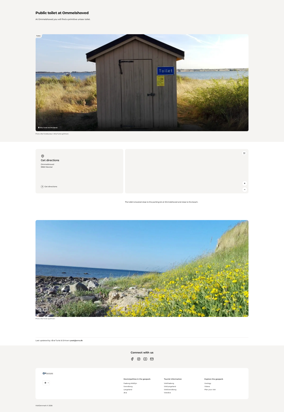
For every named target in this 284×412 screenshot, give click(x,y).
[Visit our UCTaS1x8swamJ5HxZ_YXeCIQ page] (145, 359)
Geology (207, 383)
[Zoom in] (244, 183)
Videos (207, 386)
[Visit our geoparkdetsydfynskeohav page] (132, 359)
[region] (186, 171)
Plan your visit (210, 390)
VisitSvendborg (170, 390)
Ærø (125, 393)
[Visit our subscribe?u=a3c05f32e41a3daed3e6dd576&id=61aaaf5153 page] (152, 359)
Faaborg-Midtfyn (130, 383)
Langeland (128, 390)
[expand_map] (244, 153)
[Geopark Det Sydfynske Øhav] (48, 373)
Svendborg (128, 386)
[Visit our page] (139, 359)
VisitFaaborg (169, 383)
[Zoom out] (244, 189)
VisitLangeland (170, 386)
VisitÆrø (167, 393)
